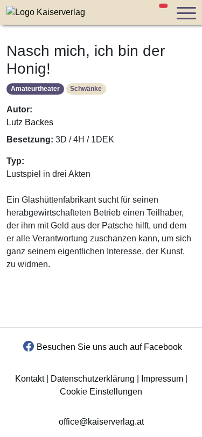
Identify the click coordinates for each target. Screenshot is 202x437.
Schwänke (86, 88)
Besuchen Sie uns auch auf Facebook (109, 347)
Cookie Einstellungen (101, 391)
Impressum (162, 378)
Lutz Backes (29, 122)
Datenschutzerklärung (93, 378)
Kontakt (29, 378)
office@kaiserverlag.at (101, 421)
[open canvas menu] (186, 12)
